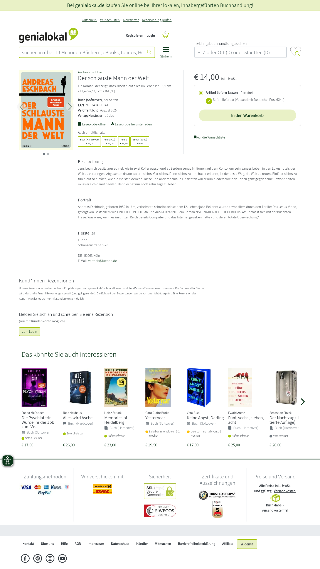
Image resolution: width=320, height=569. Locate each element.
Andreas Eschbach (91, 72)
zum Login (29, 331)
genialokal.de (89, 5)
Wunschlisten (110, 20)
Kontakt (28, 543)
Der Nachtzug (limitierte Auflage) (287, 420)
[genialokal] (48, 35)
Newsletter (131, 20)
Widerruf (247, 544)
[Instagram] (50, 559)
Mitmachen (163, 543)
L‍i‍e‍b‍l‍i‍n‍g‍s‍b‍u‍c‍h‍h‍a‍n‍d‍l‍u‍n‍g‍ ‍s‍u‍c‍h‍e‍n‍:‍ (221, 43)
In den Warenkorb (247, 115)
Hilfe (64, 543)
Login (151, 35)
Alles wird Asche (78, 417)
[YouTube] (62, 559)
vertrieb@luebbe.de (102, 260)
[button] (166, 54)
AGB (78, 543)
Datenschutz (120, 543)
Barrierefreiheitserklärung (196, 543)
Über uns (47, 543)
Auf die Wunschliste (210, 137)
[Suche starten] (149, 52)
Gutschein (89, 20)
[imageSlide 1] (48, 154)
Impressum (96, 543)
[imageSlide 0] (44, 154)
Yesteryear (155, 417)
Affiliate (227, 543)
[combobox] (81, 52)
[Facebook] (25, 559)
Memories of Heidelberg (115, 420)
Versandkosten (285, 491)
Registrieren (134, 35)
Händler (142, 543)
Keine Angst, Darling (205, 417)
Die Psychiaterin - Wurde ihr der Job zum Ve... (38, 422)
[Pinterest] (37, 559)
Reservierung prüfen (157, 20)
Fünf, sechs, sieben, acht (246, 420)
